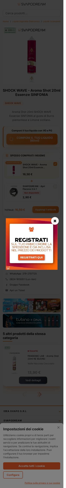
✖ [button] (54, 221)
